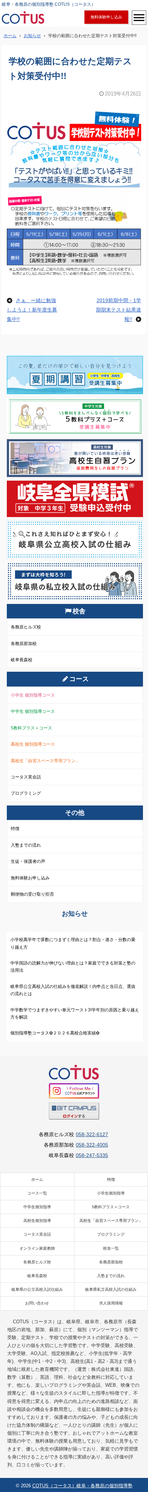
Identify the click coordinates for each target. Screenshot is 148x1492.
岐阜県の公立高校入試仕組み (37, 1289)
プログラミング (26, 793)
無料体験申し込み (106, 17)
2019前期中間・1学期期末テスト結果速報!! (118, 310)
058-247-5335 (92, 1155)
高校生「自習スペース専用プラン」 (45, 760)
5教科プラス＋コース (31, 727)
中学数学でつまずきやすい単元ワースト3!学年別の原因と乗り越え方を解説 (74, 1013)
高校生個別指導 (37, 1220)
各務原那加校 (24, 643)
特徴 (15, 828)
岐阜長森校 (21, 659)
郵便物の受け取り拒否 (32, 894)
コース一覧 (37, 1193)
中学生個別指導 (37, 1207)
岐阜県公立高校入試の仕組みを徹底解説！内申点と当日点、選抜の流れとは (72, 990)
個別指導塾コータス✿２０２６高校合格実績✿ (55, 1033)
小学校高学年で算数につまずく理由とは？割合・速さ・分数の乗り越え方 (72, 943)
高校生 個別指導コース (33, 744)
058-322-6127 (92, 1134)
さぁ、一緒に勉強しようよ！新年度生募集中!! (32, 310)
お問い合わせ (37, 1303)
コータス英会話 (26, 777)
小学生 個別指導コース (33, 695)
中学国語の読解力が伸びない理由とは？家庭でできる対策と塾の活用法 (72, 967)
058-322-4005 (92, 1145)
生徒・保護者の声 (28, 861)
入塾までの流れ (26, 845)
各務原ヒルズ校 (26, 627)
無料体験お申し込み (30, 877)
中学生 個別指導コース (33, 711)
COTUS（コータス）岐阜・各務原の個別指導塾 (82, 1485)
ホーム (37, 1179)
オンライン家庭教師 (37, 1248)
